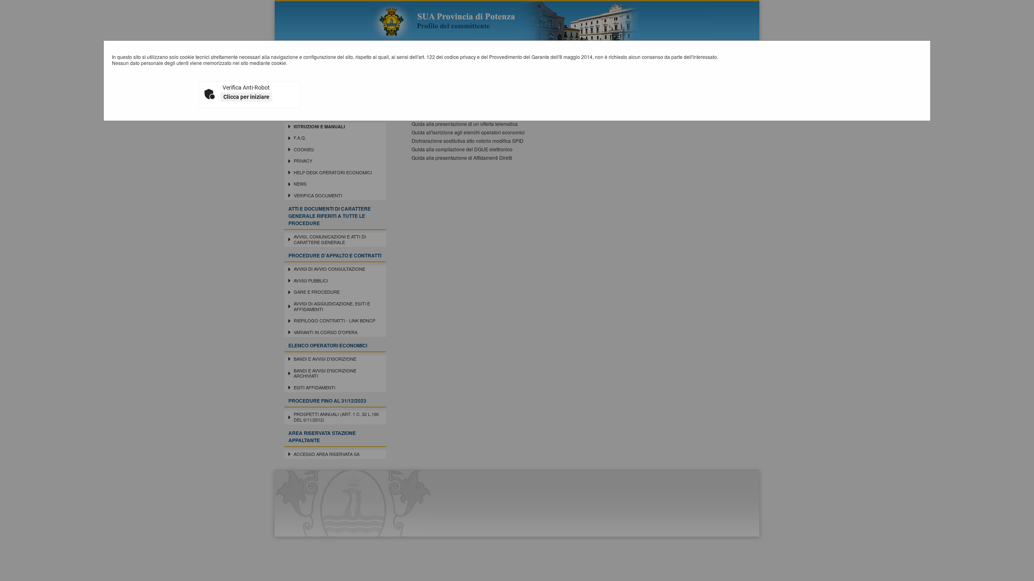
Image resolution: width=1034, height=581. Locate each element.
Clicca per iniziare (246, 97)
